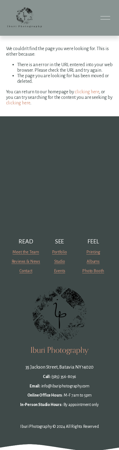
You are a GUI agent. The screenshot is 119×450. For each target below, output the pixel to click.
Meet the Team (25, 252)
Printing (93, 252)
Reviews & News (26, 261)
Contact (25, 271)
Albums (93, 261)
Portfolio (59, 252)
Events (59, 271)
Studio (59, 261)
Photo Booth (93, 271)
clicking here (87, 91)
